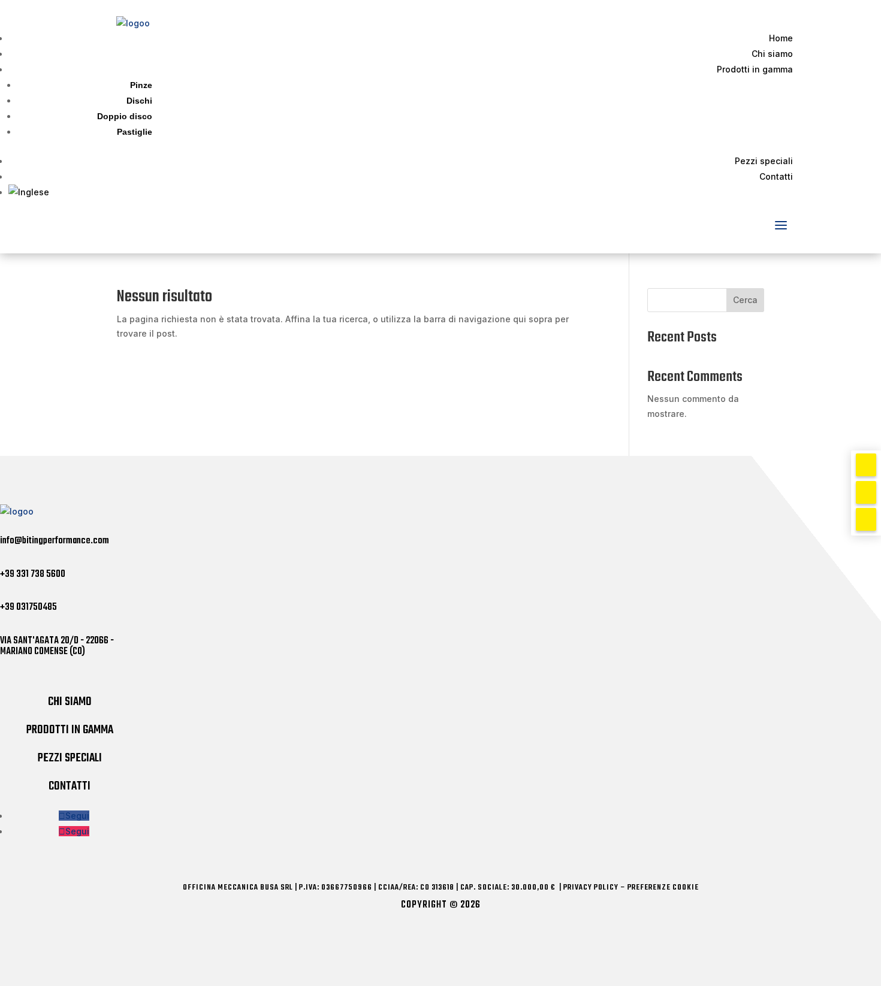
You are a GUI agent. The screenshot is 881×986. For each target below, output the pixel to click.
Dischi (139, 100)
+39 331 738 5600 (32, 574)
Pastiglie (134, 132)
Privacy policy (590, 887)
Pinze (141, 85)
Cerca (745, 300)
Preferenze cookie (663, 887)
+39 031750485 (28, 607)
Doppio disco (124, 116)
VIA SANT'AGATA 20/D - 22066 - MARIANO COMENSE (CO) (57, 646)
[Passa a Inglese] (400, 192)
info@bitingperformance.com (54, 541)
